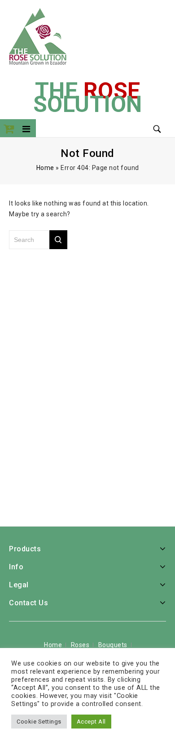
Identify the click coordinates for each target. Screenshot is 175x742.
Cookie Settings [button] (39, 721)
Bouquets (112, 644)
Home (45, 167)
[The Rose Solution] (38, 35)
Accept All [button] (91, 721)
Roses (80, 644)
